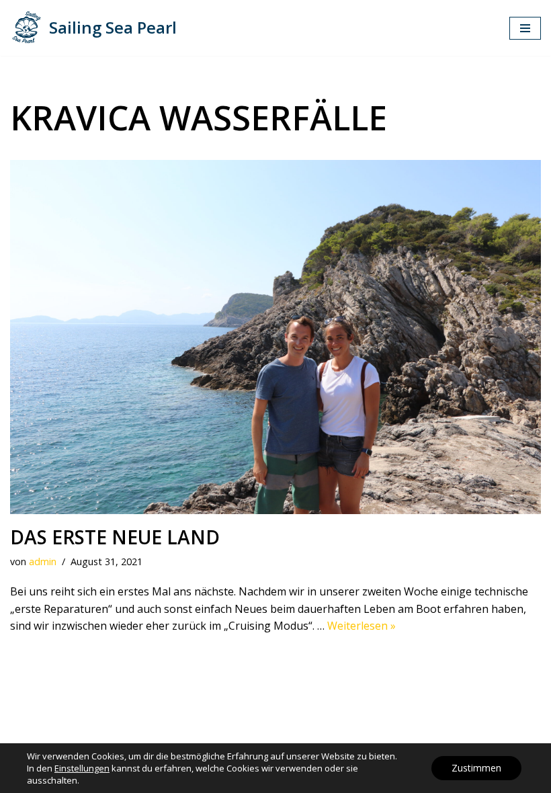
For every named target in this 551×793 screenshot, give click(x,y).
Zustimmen (476, 767)
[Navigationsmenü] (525, 28)
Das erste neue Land (115, 537)
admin (42, 561)
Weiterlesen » (361, 625)
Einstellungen (82, 768)
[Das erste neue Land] (275, 337)
